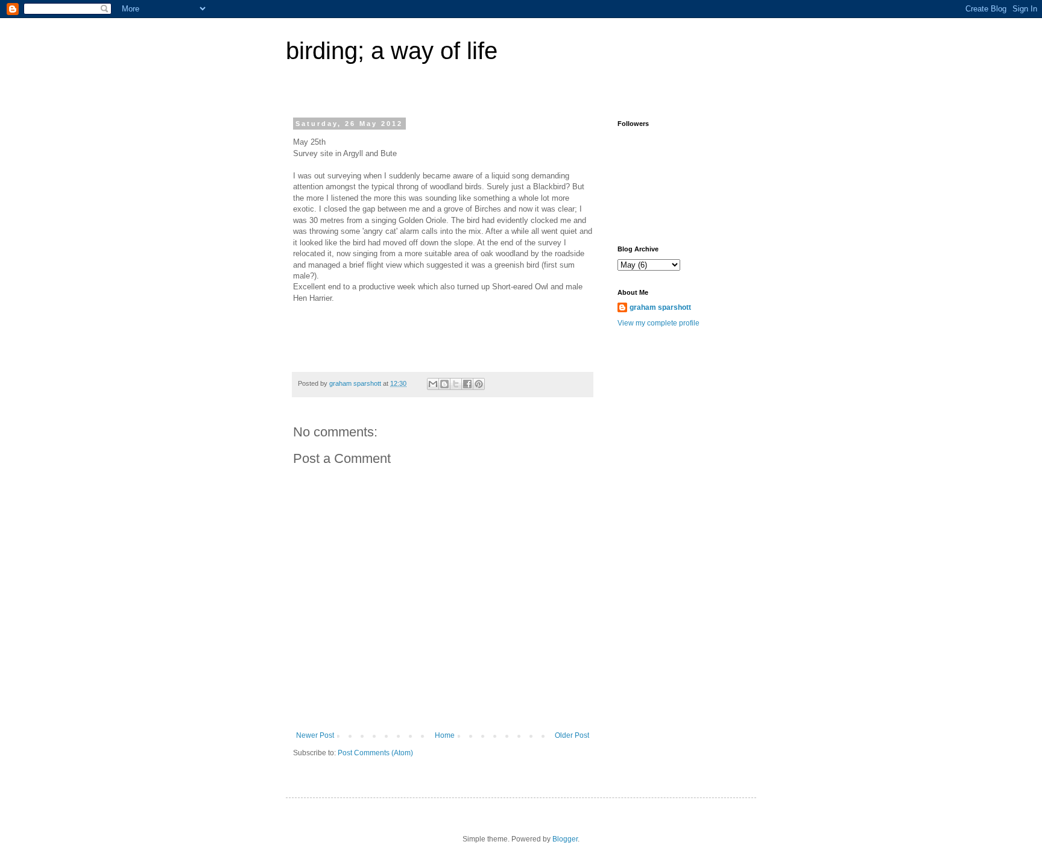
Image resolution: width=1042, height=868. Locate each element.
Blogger (565, 839)
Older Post (572, 735)
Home (445, 735)
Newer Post (315, 735)
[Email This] (433, 384)
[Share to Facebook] (467, 384)
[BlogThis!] (444, 384)
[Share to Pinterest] (479, 384)
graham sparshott (660, 307)
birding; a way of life (391, 50)
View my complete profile (658, 323)
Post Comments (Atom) (375, 753)
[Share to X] (456, 384)
